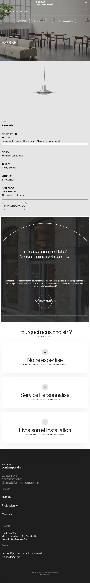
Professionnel (10, 505)
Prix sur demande (14, 206)
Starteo (40, 573)
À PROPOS (21, 21)
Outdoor (7, 514)
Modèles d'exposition (64, 21)
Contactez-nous (45, 301)
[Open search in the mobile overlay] (45, 11)
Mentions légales (45, 574)
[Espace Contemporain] (45, 3)
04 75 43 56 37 (11, 557)
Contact (37, 21)
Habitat (6, 496)
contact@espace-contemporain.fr (22, 553)
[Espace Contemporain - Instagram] (45, 20)
